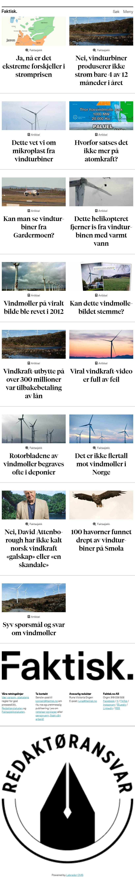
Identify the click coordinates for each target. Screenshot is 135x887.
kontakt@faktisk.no (47, 701)
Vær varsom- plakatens (15, 697)
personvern (42, 715)
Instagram (109, 704)
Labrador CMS (74, 875)
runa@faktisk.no (87, 701)
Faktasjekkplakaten (13, 712)
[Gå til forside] (9, 11)
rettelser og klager (46, 712)
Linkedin (108, 708)
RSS (117, 708)
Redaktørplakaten (12, 708)
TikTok (123, 701)
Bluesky (121, 704)
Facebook (109, 701)
